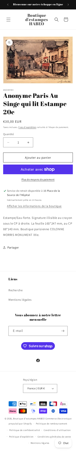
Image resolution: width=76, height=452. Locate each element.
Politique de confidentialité (24, 430)
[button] (8, 19)
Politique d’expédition (21, 436)
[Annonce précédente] (7, 4)
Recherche (15, 290)
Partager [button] (13, 247)
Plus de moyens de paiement (38, 179)
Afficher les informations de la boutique (34, 206)
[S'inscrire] (62, 331)
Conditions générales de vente (54, 436)
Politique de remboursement (51, 423)
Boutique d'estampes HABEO (29, 418)
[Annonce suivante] (68, 4)
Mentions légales (20, 300)
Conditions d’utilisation (57, 430)
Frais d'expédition (27, 127)
